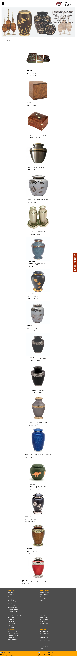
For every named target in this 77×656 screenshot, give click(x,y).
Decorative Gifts (12, 631)
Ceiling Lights (11, 619)
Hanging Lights (44, 623)
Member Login (11, 605)
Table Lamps (11, 623)
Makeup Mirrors (12, 637)
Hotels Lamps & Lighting (14, 615)
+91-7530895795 (46, 653)
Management (11, 599)
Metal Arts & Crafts (13, 635)
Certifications (11, 596)
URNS (41, 601)
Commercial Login (12, 607)
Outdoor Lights (44, 617)
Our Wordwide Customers (14, 603)
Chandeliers (11, 617)
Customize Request (13, 611)
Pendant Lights (12, 621)
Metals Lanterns (44, 592)
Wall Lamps (11, 627)
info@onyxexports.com (46, 648)
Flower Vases (43, 596)
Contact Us (11, 594)
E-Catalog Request (13, 609)
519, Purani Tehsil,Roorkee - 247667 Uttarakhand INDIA (45, 637)
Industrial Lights (44, 615)
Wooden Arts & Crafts (13, 633)
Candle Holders (44, 594)
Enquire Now (74, 262)
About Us (10, 592)
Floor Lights (11, 625)
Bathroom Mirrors (12, 639)
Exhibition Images (12, 601)
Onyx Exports (6, 653)
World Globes (43, 599)
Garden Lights (44, 619)
